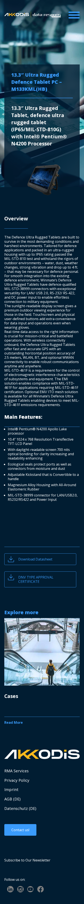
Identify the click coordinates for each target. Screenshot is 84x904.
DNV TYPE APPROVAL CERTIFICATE (35, 579)
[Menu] (74, 15)
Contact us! (20, 830)
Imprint (11, 789)
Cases (11, 696)
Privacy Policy (16, 780)
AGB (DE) (12, 799)
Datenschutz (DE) (20, 808)
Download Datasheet (35, 559)
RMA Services (16, 770)
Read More (13, 722)
